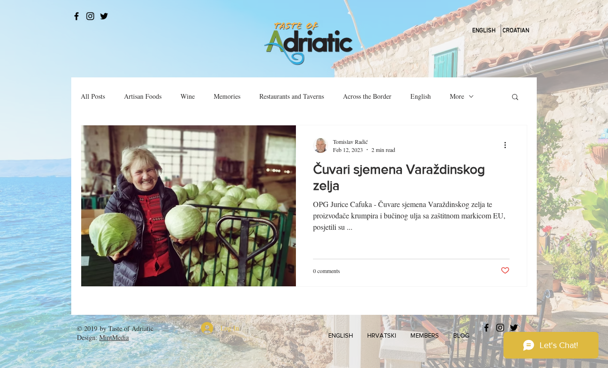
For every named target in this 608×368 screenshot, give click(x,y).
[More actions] (508, 145)
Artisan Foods (143, 96)
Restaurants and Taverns (291, 96)
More (457, 96)
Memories (227, 96)
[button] (515, 98)
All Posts (93, 96)
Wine (187, 96)
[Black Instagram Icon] (90, 16)
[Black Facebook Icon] (76, 16)
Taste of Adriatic (130, 328)
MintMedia (114, 337)
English (420, 96)
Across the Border (367, 96)
